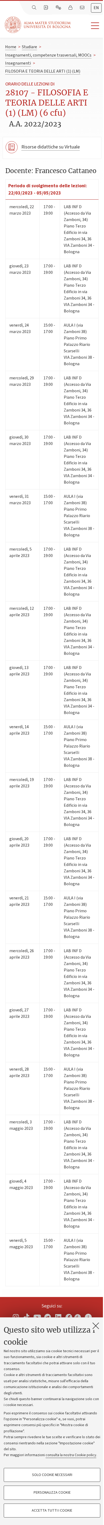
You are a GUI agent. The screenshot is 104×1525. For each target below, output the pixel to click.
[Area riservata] (71, 7)
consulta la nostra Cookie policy (71, 1455)
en (96, 8)
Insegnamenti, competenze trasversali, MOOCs (48, 55)
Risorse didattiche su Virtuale (50, 147)
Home (10, 47)
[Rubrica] (46, 7)
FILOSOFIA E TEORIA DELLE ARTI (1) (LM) (42, 71)
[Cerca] (35, 7)
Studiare (29, 47)
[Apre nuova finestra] (15, 1317)
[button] (87, 26)
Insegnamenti (18, 63)
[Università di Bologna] (38, 25)
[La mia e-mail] (83, 7)
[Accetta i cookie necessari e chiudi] (95, 1325)
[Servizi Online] (59, 7)
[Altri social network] (88, 1317)
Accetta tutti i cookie (52, 1510)
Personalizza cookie (52, 1492)
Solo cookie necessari (52, 1475)
